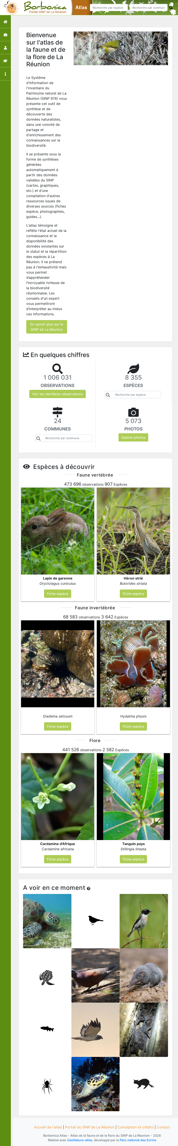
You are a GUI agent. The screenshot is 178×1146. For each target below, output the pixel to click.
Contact (163, 1127)
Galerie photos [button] (133, 437)
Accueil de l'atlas (48, 1127)
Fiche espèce (47, 924)
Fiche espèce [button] (57, 593)
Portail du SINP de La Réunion (89, 1127)
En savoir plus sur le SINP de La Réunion (46, 327)
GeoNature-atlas (79, 1140)
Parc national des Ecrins (138, 1140)
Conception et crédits (135, 1127)
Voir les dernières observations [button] (57, 394)
